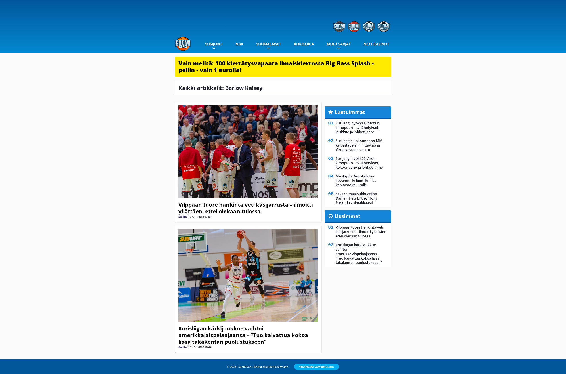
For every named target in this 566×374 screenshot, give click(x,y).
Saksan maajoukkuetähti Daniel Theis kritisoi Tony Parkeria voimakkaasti (357, 198)
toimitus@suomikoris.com (316, 367)
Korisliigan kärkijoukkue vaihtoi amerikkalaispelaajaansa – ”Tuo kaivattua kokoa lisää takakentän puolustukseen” (243, 335)
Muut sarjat (339, 44)
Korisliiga (304, 44)
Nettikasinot (376, 44)
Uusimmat (347, 216)
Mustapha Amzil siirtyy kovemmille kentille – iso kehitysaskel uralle (356, 180)
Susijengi (214, 44)
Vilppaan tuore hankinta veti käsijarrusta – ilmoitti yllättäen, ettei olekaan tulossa (245, 208)
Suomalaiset (268, 44)
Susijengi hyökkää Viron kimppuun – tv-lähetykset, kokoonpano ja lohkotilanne (359, 163)
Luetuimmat (350, 112)
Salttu (182, 217)
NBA (239, 44)
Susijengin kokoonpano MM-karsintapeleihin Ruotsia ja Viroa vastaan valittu (360, 145)
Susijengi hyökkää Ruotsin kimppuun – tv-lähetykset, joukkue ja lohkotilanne (357, 127)
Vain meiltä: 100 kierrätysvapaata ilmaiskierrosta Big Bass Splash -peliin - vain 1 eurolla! (276, 66)
